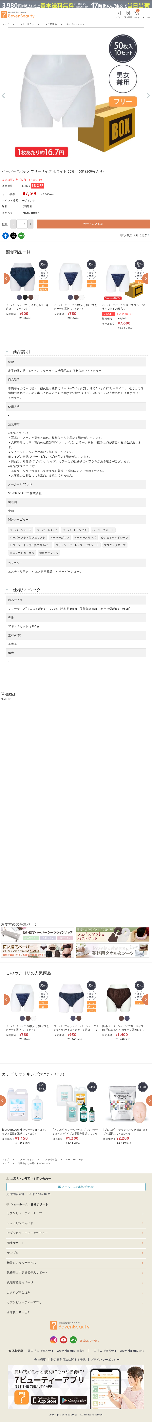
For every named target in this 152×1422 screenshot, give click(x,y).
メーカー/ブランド (20, 484)
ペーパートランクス (75, 530)
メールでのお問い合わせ (78, 1186)
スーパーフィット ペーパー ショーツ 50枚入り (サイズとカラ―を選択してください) (76, 1030)
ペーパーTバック (47, 530)
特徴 (11, 362)
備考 (11, 652)
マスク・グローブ (115, 545)
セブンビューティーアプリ (24, 1302)
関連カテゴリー (18, 519)
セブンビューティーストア (24, 1213)
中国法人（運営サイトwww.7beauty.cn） (118, 1350)
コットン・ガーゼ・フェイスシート (77, 545)
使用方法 (14, 406)
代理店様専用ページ (20, 1282)
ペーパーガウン (59, 537)
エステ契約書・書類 (22, 552)
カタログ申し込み (18, 1292)
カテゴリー (15, 563)
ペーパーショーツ (20, 530)
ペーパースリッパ (85, 537)
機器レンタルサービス (21, 1262)
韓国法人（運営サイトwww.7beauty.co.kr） (57, 1350)
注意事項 (14, 424)
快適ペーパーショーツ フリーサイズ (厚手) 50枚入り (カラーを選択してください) (123, 1030)
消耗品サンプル (48, 552)
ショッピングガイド (20, 1223)
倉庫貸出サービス (18, 1312)
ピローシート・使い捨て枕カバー (30, 545)
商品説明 (14, 379)
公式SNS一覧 (88, 1340)
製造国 (12, 502)
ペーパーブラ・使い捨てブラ (27, 537)
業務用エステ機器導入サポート (27, 1272)
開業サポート (15, 1242)
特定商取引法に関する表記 (68, 1359)
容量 (11, 617)
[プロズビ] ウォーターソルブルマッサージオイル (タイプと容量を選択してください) (75, 1133)
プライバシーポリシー (105, 1359)
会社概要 (40, 1359)
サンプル (13, 1252)
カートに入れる (93, 223)
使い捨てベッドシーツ (114, 537)
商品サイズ (15, 600)
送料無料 (27, 206)
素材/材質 (14, 635)
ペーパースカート (103, 530)
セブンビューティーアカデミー (27, 1232)
